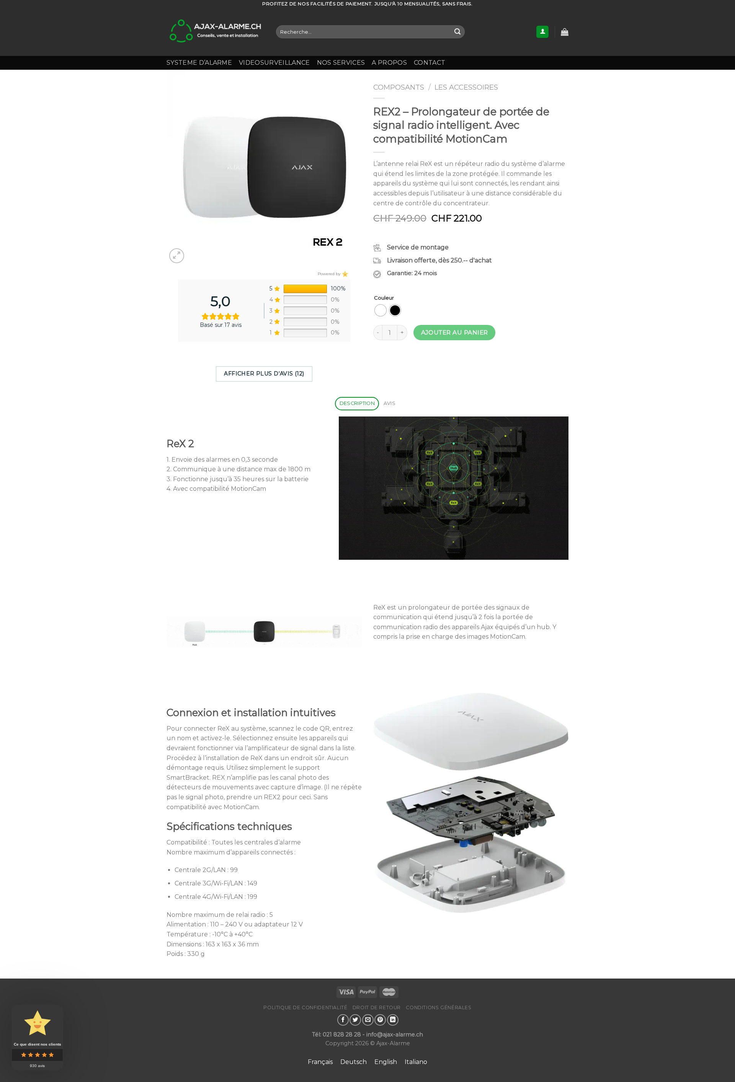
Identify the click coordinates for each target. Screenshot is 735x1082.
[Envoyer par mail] (368, 1020)
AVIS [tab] (389, 403)
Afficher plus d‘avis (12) (264, 373)
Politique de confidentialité (305, 1007)
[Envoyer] (457, 31)
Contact (429, 62)
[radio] (380, 310)
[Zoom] (176, 255)
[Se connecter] (542, 32)
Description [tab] (357, 403)
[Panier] (564, 31)
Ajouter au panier (454, 332)
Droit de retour (377, 1007)
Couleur (384, 298)
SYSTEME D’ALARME (199, 62)
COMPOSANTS (398, 87)
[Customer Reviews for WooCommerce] (344, 274)
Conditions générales (438, 1007)
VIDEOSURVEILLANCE (274, 62)
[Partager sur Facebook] (343, 1020)
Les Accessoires (466, 87)
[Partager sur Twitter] (355, 1020)
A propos (389, 62)
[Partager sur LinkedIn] (393, 1020)
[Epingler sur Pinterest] (380, 1020)
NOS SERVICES (341, 62)
